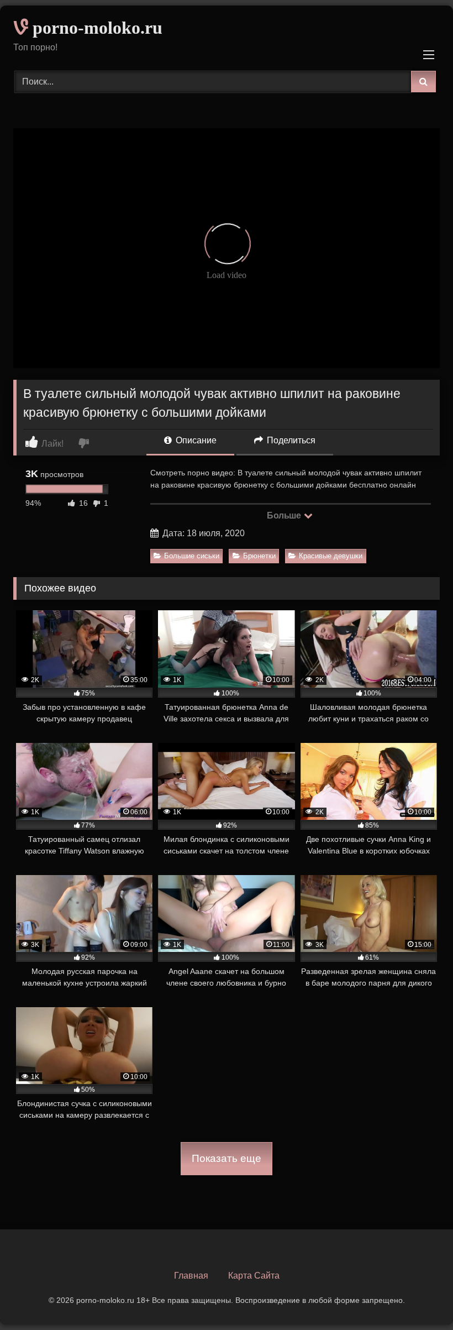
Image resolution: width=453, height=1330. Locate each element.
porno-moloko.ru (95, 28)
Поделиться (290, 440)
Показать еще (226, 1158)
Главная (191, 1275)
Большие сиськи (191, 556)
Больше (285, 515)
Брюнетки (259, 556)
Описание (195, 440)
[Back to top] (419, 1297)
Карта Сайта (254, 1275)
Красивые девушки (330, 556)
